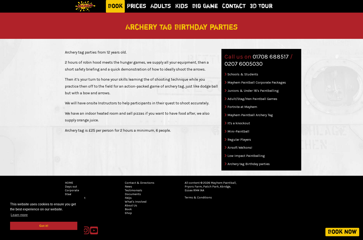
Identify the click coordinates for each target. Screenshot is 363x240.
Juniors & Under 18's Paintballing (253, 91)
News (128, 186)
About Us (131, 205)
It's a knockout (239, 123)
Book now (342, 232)
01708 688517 (271, 56)
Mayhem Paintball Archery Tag (250, 115)
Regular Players (239, 140)
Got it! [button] (43, 225)
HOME (69, 183)
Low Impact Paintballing (246, 156)
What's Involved (135, 201)
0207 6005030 (244, 63)
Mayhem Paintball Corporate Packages (257, 82)
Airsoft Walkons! (240, 148)
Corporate (72, 190)
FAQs (128, 198)
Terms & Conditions (198, 197)
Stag (68, 194)
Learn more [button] (19, 215)
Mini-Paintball (238, 131)
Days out (71, 186)
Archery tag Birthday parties (249, 164)
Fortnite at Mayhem (242, 107)
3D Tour (261, 6)
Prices (136, 6)
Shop (128, 213)
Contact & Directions (139, 183)
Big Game (205, 6)
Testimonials (133, 190)
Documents (133, 194)
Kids (181, 6)
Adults (160, 6)
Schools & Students (243, 74)
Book (115, 6)
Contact (234, 6)
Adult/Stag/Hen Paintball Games (252, 99)
